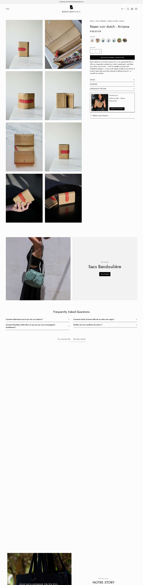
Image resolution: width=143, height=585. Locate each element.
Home (92, 21)
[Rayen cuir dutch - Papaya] (119, 40)
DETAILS (92, 80)
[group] (71, 2)
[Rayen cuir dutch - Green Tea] (114, 40)
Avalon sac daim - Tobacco (117, 98)
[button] (128, 9)
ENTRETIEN (93, 84)
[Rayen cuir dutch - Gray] (108, 40)
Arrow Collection (101, 21)
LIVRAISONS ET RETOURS (98, 89)
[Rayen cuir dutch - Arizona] (92, 40)
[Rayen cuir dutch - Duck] (103, 40)
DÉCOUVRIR (105, 274)
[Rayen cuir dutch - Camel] (97, 40)
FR (122, 9)
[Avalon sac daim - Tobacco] (99, 102)
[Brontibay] (71, 9)
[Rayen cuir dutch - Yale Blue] (125, 40)
